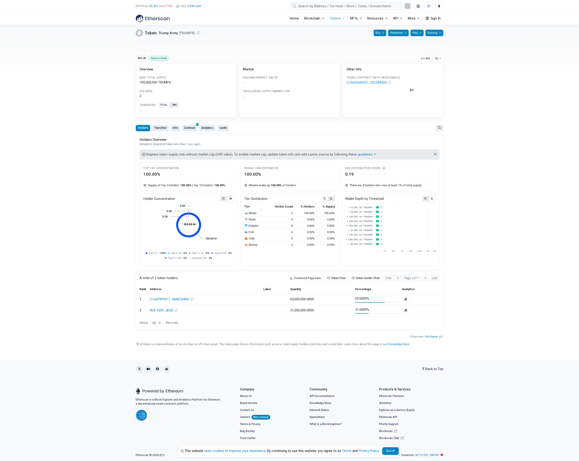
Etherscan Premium (391, 396)
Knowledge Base (398, 344)
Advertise (385, 403)
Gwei (194, 6)
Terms (244, 424)
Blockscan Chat (389, 438)
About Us (246, 396)
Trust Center (248, 438)
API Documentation (322, 396)
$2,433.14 (155, 6)
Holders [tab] (143, 127)
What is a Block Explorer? (326, 424)
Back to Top (434, 369)
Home (294, 18)
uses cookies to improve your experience (235, 451)
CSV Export (431, 336)
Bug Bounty (247, 431)
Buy (378, 32)
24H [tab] (174, 104)
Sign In (435, 18)
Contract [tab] (189, 127)
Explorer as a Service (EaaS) (396, 410)
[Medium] (148, 369)
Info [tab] (175, 127)
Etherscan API (388, 417)
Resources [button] (375, 18)
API (427, 58)
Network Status (319, 410)
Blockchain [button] (312, 18)
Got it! (390, 451)
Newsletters (317, 417)
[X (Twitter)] (139, 369)
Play (415, 32)
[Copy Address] (390, 82)
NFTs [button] (354, 18)
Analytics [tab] (207, 127)
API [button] (395, 18)
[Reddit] (166, 369)
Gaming (432, 32)
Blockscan (386, 431)
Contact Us (247, 410)
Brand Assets (248, 403)
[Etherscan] (153, 18)
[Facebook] (157, 369)
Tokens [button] (335, 18)
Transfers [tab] (160, 127)
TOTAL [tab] (164, 104)
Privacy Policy (369, 451)
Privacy (255, 424)
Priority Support (389, 424)
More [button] (411, 18)
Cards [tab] (223, 127)
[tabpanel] (186, 111)
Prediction (396, 32)
